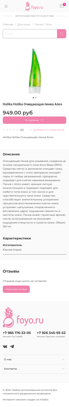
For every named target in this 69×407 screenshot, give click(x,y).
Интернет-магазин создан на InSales (25, 399)
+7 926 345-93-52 (51, 333)
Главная (8, 24)
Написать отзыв (16, 289)
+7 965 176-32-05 (17, 333)
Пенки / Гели (43, 24)
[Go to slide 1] (33, 97)
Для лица (23, 24)
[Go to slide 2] (35, 97)
